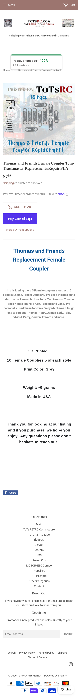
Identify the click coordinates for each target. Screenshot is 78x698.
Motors (39, 550)
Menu (11, 5)
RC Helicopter (39, 575)
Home (6, 70)
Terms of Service (37, 657)
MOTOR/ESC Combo (39, 565)
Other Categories (39, 581)
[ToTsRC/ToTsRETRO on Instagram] (71, 665)
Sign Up (67, 634)
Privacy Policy (27, 652)
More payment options (20, 229)
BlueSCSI (39, 539)
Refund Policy (46, 652)
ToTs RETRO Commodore (39, 529)
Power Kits (39, 560)
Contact (39, 586)
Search (12, 652)
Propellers (39, 570)
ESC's (39, 555)
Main (39, 524)
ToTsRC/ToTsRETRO (29, 675)
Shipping (8, 183)
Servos (39, 544)
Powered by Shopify (55, 675)
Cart (72, 5)
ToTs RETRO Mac (39, 534)
